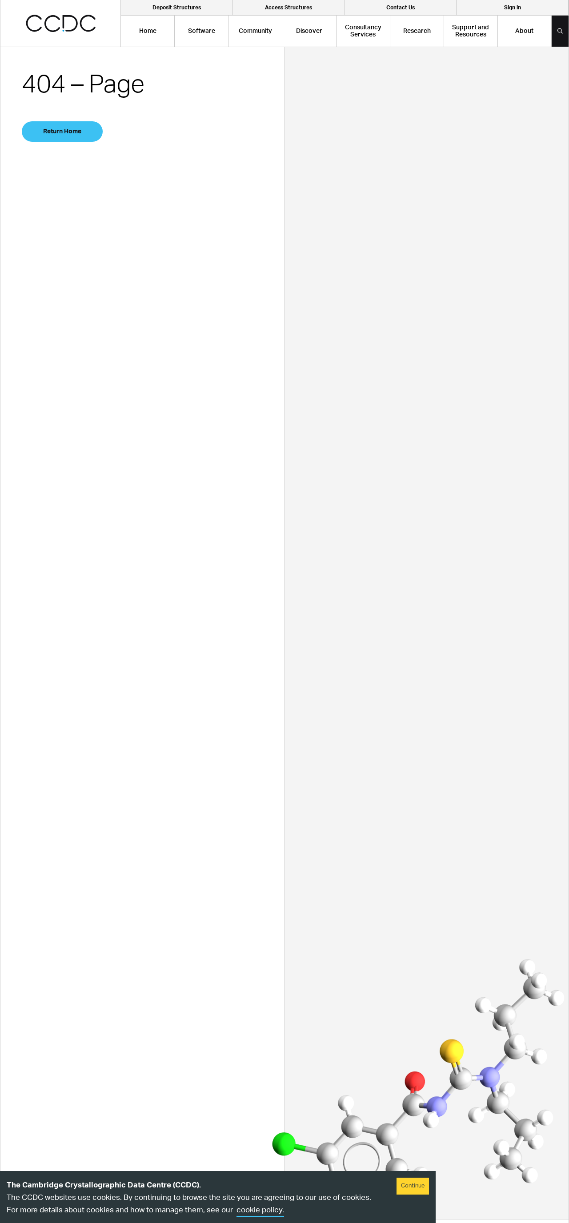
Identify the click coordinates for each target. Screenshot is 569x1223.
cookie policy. (260, 1210)
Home (147, 31)
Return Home (62, 131)
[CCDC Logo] (61, 23)
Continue (413, 1186)
